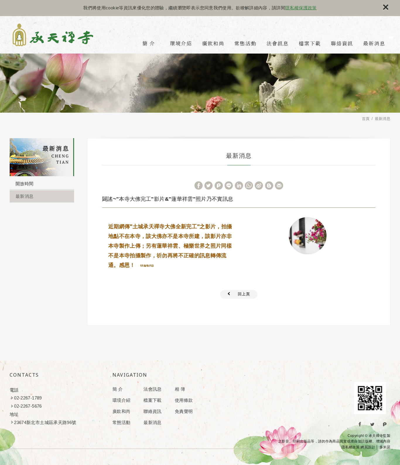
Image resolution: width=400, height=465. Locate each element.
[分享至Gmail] (279, 185)
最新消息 (374, 43)
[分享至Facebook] (198, 185)
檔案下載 (310, 43)
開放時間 (24, 183)
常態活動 (245, 43)
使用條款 (184, 400)
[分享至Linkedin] (239, 185)
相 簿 (180, 389)
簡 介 (148, 43)
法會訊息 (277, 43)
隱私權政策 (350, 447)
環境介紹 (181, 43)
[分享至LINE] (228, 185)
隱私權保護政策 (301, 7)
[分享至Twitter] (208, 185)
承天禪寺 (53, 34)
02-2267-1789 (28, 397)
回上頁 (244, 294)
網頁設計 (367, 447)
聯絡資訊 (342, 43)
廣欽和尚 (213, 43)
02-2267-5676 (28, 406)
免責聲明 (184, 411)
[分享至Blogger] (269, 185)
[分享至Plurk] (218, 185)
